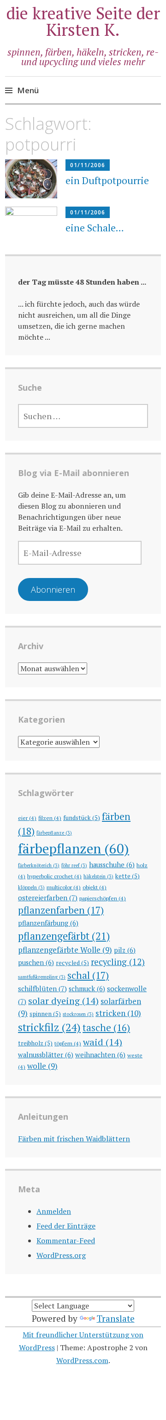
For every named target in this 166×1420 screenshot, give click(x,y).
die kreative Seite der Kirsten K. (83, 21)
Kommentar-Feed (65, 1240)
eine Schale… (94, 227)
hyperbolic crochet (54, 876)
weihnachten (100, 1054)
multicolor (64, 887)
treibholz (35, 1043)
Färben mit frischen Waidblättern (74, 1139)
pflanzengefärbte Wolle (65, 949)
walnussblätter (45, 1054)
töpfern (67, 1043)
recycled (72, 963)
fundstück (81, 818)
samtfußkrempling (41, 977)
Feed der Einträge (65, 1226)
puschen (36, 962)
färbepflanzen (73, 848)
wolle (42, 1066)
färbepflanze (54, 833)
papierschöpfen (102, 898)
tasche (106, 1028)
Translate (116, 1318)
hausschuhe (112, 864)
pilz (125, 950)
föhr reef (74, 865)
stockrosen (78, 1014)
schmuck (87, 988)
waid (102, 1042)
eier (27, 817)
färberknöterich (38, 865)
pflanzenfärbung (48, 923)
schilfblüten (42, 988)
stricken (118, 1013)
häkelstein (98, 876)
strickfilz (49, 1027)
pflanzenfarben (61, 910)
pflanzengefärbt (64, 936)
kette (127, 876)
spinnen (45, 1014)
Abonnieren (53, 589)
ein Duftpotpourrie (107, 180)
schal (88, 975)
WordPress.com (82, 1360)
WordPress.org (61, 1255)
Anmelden (53, 1211)
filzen (49, 817)
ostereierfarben (47, 897)
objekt (95, 887)
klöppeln (31, 887)
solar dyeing (63, 1000)
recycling (118, 961)
